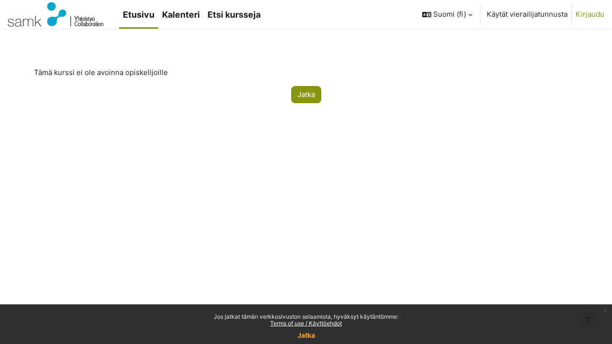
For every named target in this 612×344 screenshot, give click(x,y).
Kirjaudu (590, 14)
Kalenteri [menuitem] (181, 15)
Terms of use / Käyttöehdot (306, 323)
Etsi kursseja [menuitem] (234, 15)
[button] (447, 14)
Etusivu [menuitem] (138, 15)
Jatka (306, 335)
